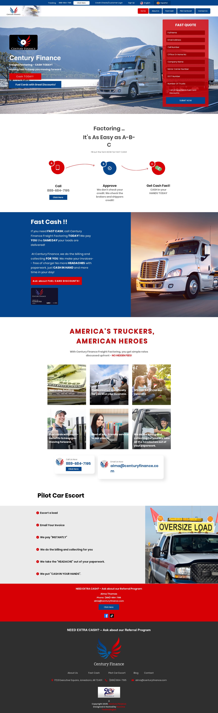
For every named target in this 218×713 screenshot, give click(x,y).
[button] (34, 47)
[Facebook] (106, 616)
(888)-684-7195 (112, 597)
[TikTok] (112, 616)
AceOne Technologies (113, 708)
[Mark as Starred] (37, 512)
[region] (112, 336)
